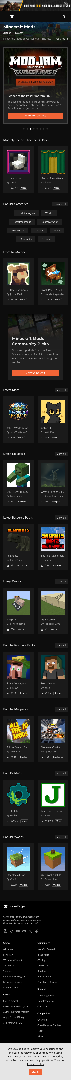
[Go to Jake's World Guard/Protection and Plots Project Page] (18, 419)
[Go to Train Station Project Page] (53, 611)
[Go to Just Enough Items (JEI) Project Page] (53, 803)
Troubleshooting (45, 1001)
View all (61, 390)
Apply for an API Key (13, 1017)
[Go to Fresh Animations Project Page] (18, 675)
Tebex (40, 1031)
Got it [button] (35, 1072)
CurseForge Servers (47, 982)
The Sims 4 (9, 966)
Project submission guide (15, 1006)
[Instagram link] (5, 931)
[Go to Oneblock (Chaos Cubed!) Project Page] (18, 866)
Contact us (43, 1006)
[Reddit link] (37, 931)
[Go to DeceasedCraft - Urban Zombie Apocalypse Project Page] (53, 739)
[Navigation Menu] (5, 16)
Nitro (40, 1036)
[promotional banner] (35, 5)
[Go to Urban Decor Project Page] (18, 169)
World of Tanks (11, 988)
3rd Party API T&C (12, 1023)
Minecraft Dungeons (13, 982)
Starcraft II (8, 971)
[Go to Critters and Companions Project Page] (18, 281)
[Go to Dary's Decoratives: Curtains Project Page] (53, 169)
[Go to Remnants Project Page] (18, 547)
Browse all (60, 204)
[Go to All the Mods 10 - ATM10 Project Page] (18, 739)
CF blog (41, 960)
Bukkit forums (44, 977)
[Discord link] (24, 931)
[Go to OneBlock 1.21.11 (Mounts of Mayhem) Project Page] (53, 866)
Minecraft (8, 955)
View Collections (35, 372)
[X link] (30, 931)
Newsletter (43, 966)
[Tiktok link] (12, 931)
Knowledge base (45, 995)
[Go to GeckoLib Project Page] (18, 803)
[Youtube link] (18, 931)
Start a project (10, 1001)
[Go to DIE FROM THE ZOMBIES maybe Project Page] (18, 483)
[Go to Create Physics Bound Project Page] (53, 483)
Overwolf (42, 1020)
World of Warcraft (12, 960)
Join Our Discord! (46, 949)
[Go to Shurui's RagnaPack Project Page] (53, 547)
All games (8, 949)
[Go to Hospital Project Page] (18, 611)
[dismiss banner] (66, 4)
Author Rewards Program (16, 1012)
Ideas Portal (43, 955)
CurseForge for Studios (49, 1025)
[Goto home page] (12, 16)
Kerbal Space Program (14, 977)
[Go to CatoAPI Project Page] (53, 419)
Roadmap (42, 971)
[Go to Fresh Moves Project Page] (53, 675)
